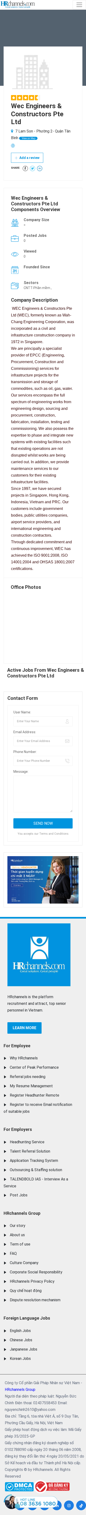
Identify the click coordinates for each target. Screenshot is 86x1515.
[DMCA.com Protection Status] (19, 1485)
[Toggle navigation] (79, 5)
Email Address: (24, 732)
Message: (20, 771)
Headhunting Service (27, 1142)
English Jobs (20, 1330)
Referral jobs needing (27, 1076)
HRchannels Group (22, 1213)
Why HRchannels (24, 1058)
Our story (17, 1225)
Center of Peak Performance (34, 1067)
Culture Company (24, 1263)
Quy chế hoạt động (26, 1290)
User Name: (22, 712)
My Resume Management (31, 1086)
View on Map (28, 138)
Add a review (29, 158)
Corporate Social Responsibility (36, 1272)
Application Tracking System (34, 1160)
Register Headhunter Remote (34, 1095)
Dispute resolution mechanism (35, 1300)
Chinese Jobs (21, 1340)
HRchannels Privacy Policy (32, 1281)
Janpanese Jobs (23, 1349)
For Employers (18, 1129)
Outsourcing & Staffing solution (36, 1170)
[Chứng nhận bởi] (52, 1486)
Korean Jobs (20, 1358)
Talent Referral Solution (30, 1151)
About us (17, 1235)
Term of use (20, 1244)
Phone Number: (25, 752)
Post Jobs (18, 1195)
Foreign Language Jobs (27, 1318)
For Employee (17, 1045)
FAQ (13, 1253)
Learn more (24, 1028)
